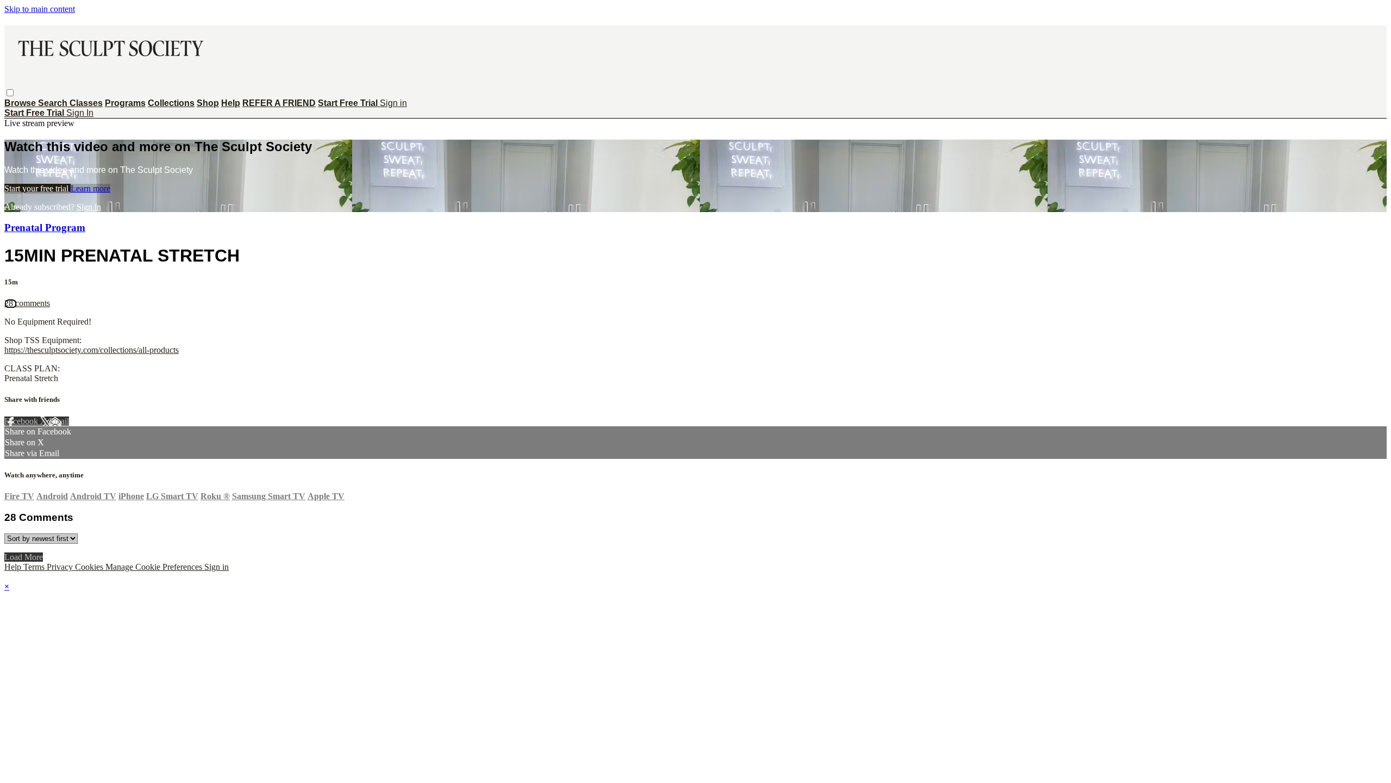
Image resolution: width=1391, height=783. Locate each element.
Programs (125, 103)
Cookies (90, 566)
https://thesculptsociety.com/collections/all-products (91, 350)
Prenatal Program (44, 227)
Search (54, 103)
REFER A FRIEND (279, 103)
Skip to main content (39, 9)
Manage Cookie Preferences (154, 566)
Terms (35, 566)
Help (230, 103)
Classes (86, 103)
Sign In (79, 112)
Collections (171, 103)
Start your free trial (37, 188)
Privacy (61, 566)
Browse (21, 103)
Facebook (22, 421)
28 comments (27, 303)
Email (59, 421)
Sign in (393, 103)
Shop (208, 103)
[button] (10, 92)
